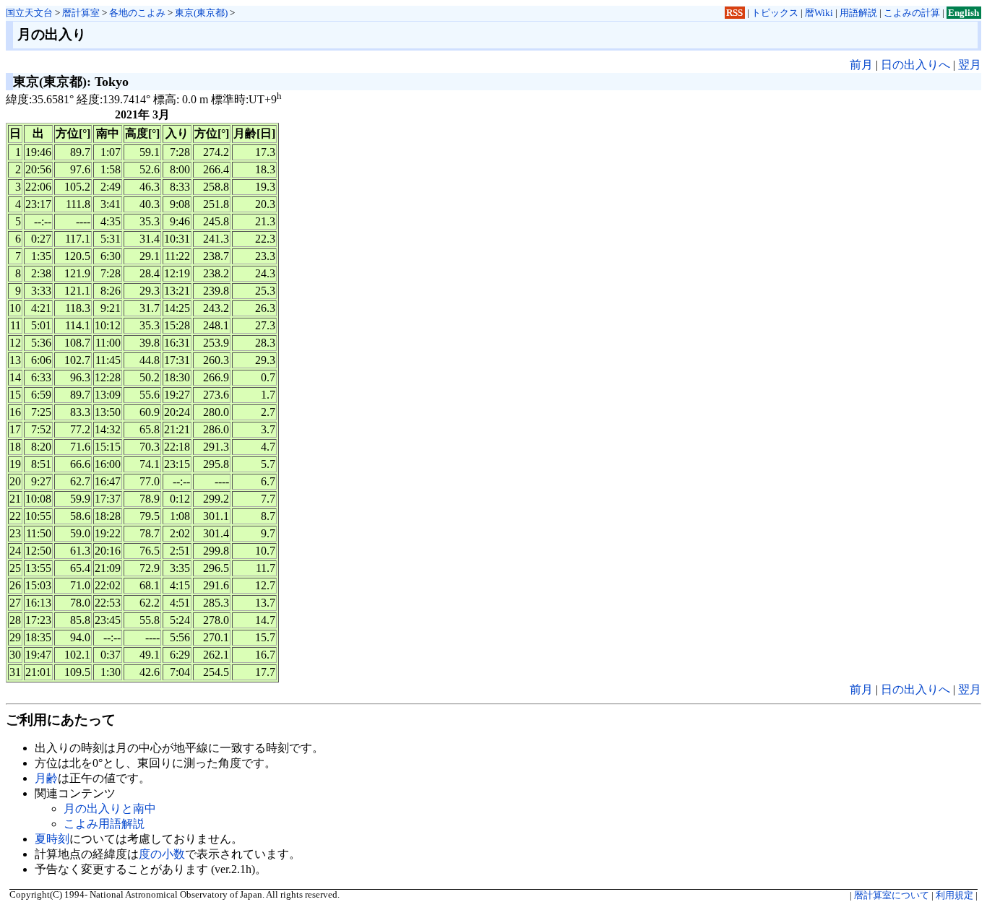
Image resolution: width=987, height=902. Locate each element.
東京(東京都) (201, 12)
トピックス (774, 12)
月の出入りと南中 (110, 808)
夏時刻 (52, 839)
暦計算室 (81, 12)
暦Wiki (819, 12)
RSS (734, 12)
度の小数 (162, 854)
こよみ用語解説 (104, 824)
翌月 (969, 64)
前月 (861, 64)
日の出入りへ (915, 64)
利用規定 (954, 895)
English (963, 12)
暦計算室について (891, 895)
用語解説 (858, 12)
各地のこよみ (137, 12)
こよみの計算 (912, 12)
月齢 (46, 778)
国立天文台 (29, 12)
